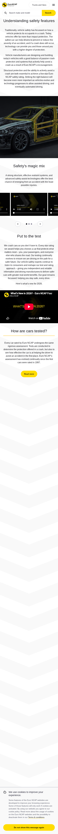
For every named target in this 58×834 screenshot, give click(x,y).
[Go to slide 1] (26, 224)
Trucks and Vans (39, 5)
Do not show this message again (29, 827)
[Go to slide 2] (29, 224)
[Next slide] (40, 224)
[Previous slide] (18, 224)
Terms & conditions (36, 817)
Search (48, 13)
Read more (29, 374)
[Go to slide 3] (31, 224)
